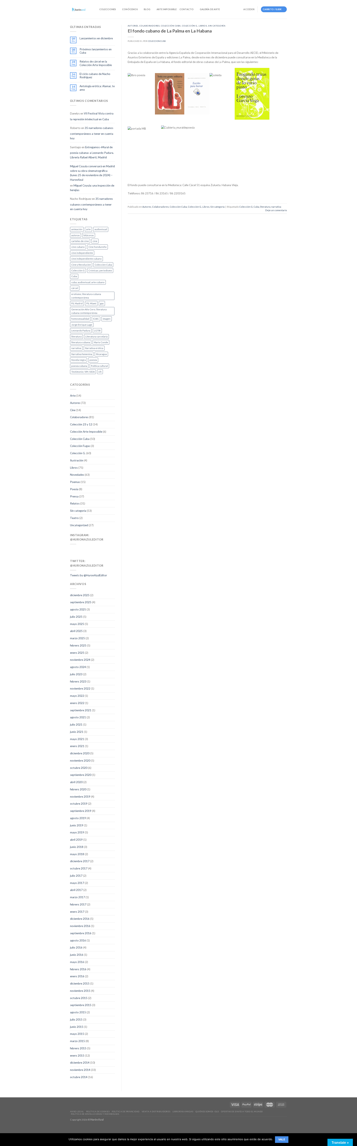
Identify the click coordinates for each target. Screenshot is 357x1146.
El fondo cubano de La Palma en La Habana (170, 31)
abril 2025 (76, 631)
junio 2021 (76, 731)
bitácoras (88, 235)
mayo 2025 (77, 624)
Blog (147, 9)
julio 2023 (76, 674)
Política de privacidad (125, 1111)
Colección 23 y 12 (81, 424)
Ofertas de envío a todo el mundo (242, 1111)
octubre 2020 (78, 767)
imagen (107, 318)
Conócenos (130, 9)
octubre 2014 (78, 1077)
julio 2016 (76, 947)
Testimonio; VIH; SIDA (83, 371)
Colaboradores (79, 417)
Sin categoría (78, 510)
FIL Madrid (77, 303)
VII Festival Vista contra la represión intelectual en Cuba (91, 116)
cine (95, 241)
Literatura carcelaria (96, 336)
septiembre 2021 (80, 710)
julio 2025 (76, 616)
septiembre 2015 (80, 1005)
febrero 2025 (78, 645)
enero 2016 (77, 976)
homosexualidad (80, 318)
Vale (281, 1139)
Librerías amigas (183, 1111)
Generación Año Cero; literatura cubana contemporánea (89, 311)
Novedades (77, 474)
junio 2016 (76, 954)
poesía (93, 360)
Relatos (75, 503)
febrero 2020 (78, 789)
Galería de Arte (210, 9)
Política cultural (99, 366)
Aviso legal (77, 1111)
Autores (75, 402)
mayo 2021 (77, 739)
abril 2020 (76, 782)
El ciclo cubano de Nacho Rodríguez (95, 75)
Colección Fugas (80, 446)
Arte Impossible (167, 9)
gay (102, 303)
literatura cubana (80, 342)
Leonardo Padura (80, 330)
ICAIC (96, 318)
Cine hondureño (97, 247)
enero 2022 (77, 703)
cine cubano (78, 247)
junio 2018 (76, 847)
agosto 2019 (78, 818)
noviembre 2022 (80, 688)
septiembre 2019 (80, 811)
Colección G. (78, 453)
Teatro (74, 518)
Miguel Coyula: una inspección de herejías (92, 188)
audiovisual (100, 229)
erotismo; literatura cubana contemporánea (86, 296)
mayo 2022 (77, 695)
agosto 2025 (78, 609)
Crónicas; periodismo (100, 270)
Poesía (74, 489)
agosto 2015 (78, 1012)
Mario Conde (101, 342)
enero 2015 (77, 1055)
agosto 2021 (78, 717)
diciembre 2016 (79, 918)
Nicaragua (101, 354)
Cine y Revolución (81, 264)
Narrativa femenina (81, 354)
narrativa (76, 348)
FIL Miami (91, 303)
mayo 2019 (77, 832)
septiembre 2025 (80, 602)
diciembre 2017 (79, 861)
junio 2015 (76, 1026)
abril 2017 (76, 890)
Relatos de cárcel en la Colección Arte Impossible (96, 63)
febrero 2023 (78, 681)
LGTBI (97, 330)
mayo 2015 (77, 1033)
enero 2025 (77, 652)
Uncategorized (79, 525)
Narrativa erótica (94, 348)
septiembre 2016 (80, 933)
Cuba (74, 276)
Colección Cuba (103, 264)
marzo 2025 (77, 638)
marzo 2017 (77, 897)
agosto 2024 (78, 667)
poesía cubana (79, 366)
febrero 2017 (78, 904)
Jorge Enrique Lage (81, 324)
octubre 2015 (78, 998)
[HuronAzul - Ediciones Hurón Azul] (79, 9)
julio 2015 (76, 1019)
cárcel (74, 288)
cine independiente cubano (86, 258)
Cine (72, 410)
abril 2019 (76, 839)
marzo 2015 (77, 1041)
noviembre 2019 (80, 796)
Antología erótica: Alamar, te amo (97, 87)
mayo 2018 (77, 854)
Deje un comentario (276, 210)
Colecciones (107, 9)
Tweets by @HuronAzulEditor (88, 575)
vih (100, 371)
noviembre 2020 (80, 760)
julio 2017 (76, 875)
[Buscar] (95, 9)
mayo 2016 (77, 962)
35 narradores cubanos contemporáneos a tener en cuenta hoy (91, 133)
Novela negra (78, 360)
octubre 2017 (78, 868)
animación (76, 229)
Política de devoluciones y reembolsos (95, 1114)
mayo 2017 (77, 883)
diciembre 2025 (79, 595)
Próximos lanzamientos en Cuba (96, 51)
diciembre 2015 (79, 983)
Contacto (187, 9)
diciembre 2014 (79, 1062)
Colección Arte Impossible (86, 431)
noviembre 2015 (80, 990)
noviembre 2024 (80, 659)
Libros (74, 467)
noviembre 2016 (80, 926)
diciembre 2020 (79, 753)
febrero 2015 (78, 1048)
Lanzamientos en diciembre (96, 38)
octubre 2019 (78, 803)
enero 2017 (77, 911)
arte (88, 229)
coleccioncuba (157, 41)
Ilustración (76, 460)
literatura (76, 336)
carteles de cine (80, 241)
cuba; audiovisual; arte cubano (88, 282)
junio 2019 (76, 825)
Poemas (75, 482)
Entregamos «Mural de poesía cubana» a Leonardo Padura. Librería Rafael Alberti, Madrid (92, 152)
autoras (75, 235)
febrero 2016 (78, 969)
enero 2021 (77, 746)
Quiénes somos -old (207, 1111)
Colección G (78, 270)
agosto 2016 (78, 940)
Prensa (74, 496)
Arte (73, 395)
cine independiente (82, 253)
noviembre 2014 (80, 1069)
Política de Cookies (98, 1111)
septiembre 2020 (80, 774)
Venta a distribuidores (156, 1111)
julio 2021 (76, 724)
